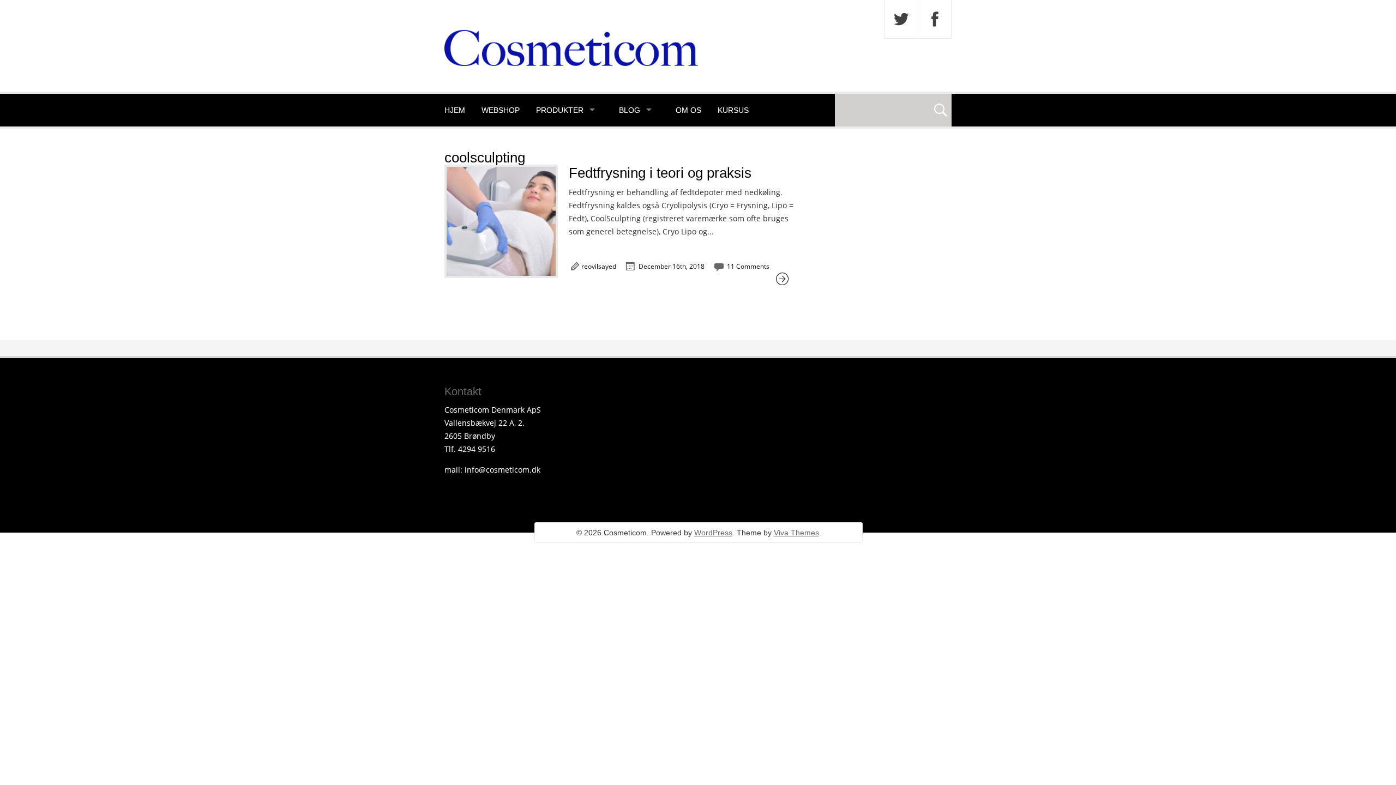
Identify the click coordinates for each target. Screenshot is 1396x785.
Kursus (733, 110)
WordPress (713, 532)
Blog (629, 110)
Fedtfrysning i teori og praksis (660, 173)
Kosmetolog (471, 142)
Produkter (559, 110)
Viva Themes (796, 532)
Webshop (501, 110)
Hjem (454, 110)
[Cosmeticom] (571, 63)
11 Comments (748, 266)
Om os (688, 110)
